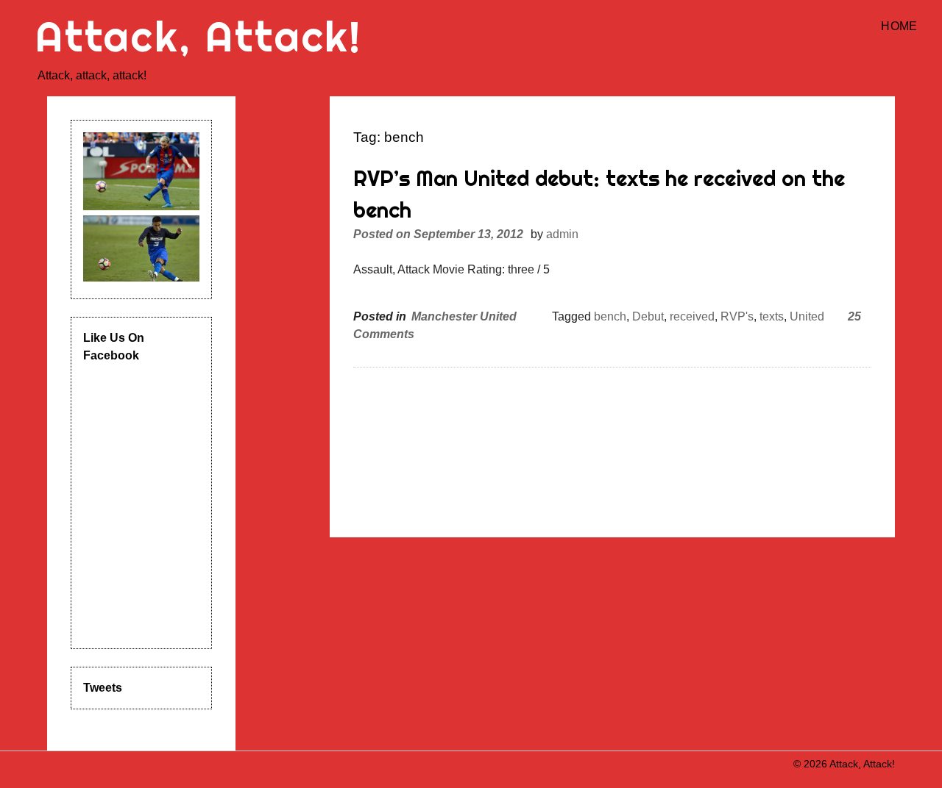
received (692, 316)
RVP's (737, 316)
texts (771, 316)
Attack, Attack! (198, 36)
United (807, 316)
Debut (648, 316)
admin (562, 234)
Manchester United (464, 316)
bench (610, 316)
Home (899, 26)
